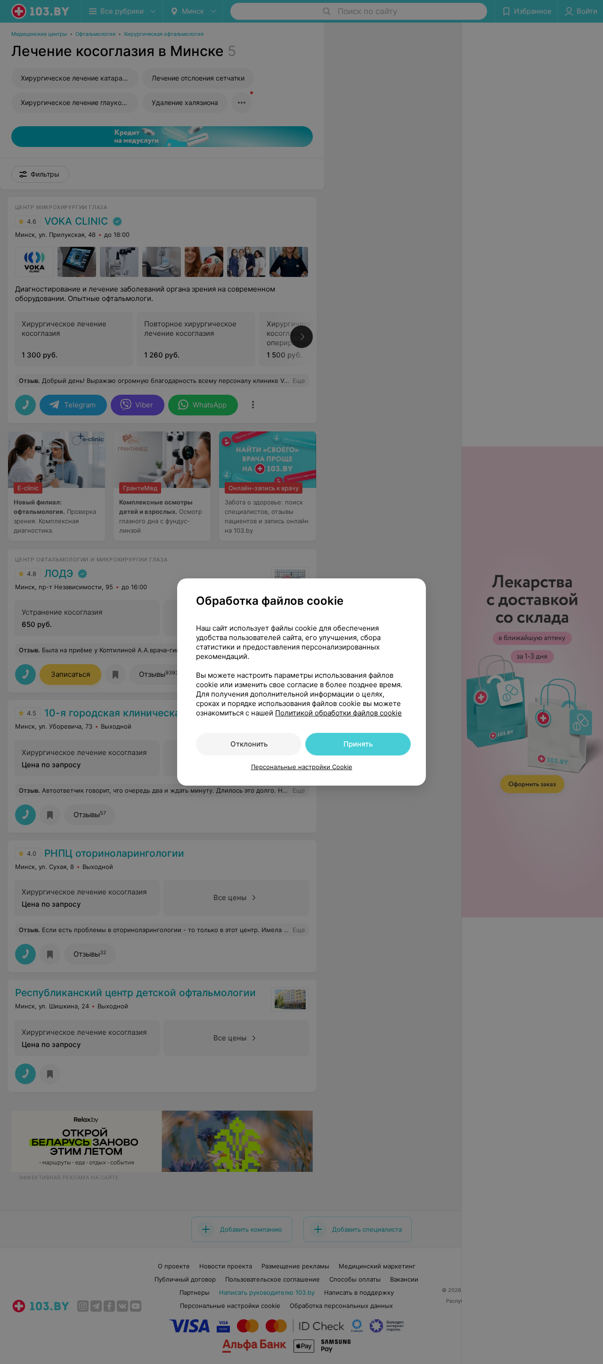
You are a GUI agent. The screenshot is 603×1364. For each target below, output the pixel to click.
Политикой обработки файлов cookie (338, 712)
